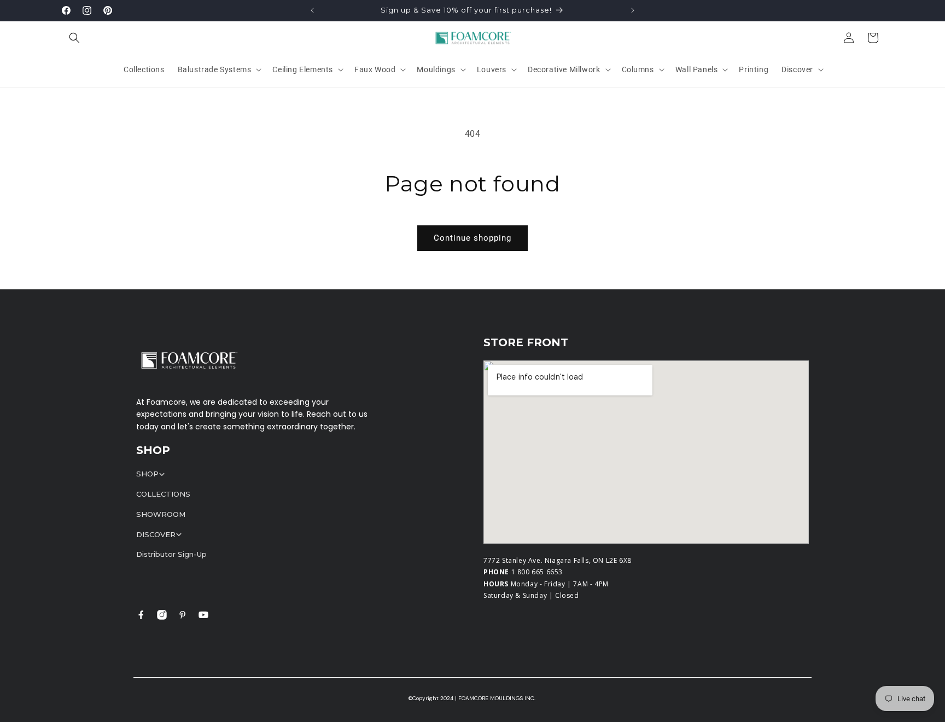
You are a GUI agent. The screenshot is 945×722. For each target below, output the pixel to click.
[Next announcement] (633, 10)
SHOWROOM (160, 514)
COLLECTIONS (163, 494)
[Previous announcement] (312, 10)
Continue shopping (472, 238)
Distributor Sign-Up (171, 554)
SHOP (147, 473)
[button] (74, 38)
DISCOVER (156, 534)
